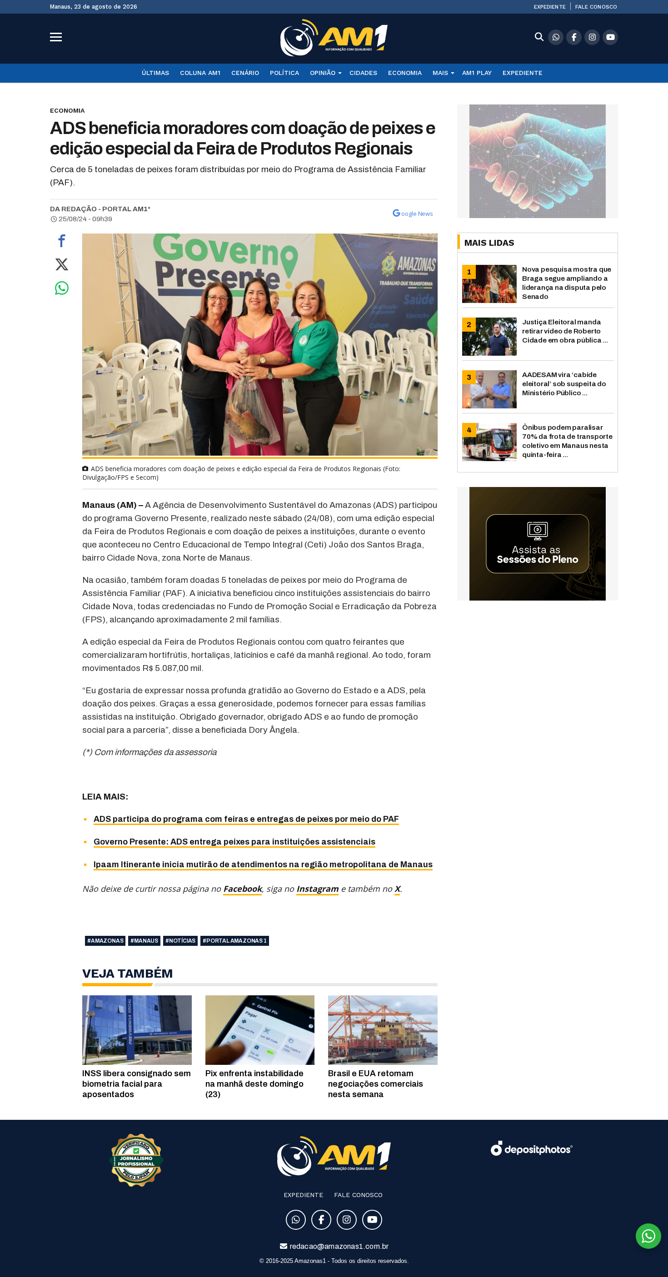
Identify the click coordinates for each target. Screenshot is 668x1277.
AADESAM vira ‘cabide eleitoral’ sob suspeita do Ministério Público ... (564, 384)
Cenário (245, 72)
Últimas (155, 72)
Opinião (322, 72)
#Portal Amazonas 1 (234, 941)
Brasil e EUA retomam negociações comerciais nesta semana (375, 1084)
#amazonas (105, 941)
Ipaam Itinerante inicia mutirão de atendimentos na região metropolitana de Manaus (263, 864)
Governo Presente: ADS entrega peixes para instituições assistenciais (234, 841)
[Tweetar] (62, 266)
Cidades (363, 72)
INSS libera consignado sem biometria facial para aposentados (136, 1084)
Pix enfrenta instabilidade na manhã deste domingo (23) (254, 1084)
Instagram (317, 888)
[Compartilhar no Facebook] (62, 243)
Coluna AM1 (200, 72)
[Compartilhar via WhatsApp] (62, 290)
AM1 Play (477, 72)
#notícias (180, 941)
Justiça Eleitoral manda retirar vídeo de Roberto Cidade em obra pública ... (565, 331)
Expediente (550, 7)
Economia (405, 72)
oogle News (417, 213)
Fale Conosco (596, 7)
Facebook (242, 888)
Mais (440, 72)
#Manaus (144, 941)
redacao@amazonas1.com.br (339, 1246)
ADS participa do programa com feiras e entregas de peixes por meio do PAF (246, 819)
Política (284, 72)
